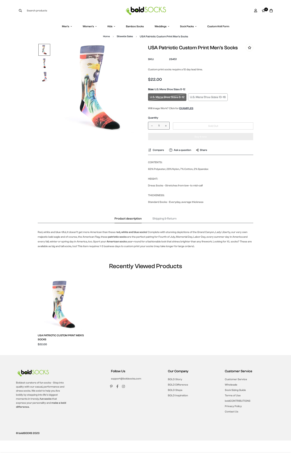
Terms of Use (233, 395)
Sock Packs (187, 26)
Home (106, 36)
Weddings (161, 26)
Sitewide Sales (125, 36)
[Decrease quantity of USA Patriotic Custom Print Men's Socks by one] (151, 126)
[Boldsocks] (145, 10)
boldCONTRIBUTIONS (237, 400)
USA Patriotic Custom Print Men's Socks (61, 337)
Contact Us (231, 411)
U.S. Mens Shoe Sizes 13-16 (208, 97)
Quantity (153, 117)
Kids (109, 26)
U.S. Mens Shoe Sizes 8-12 (167, 97)
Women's (88, 26)
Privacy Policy (233, 406)
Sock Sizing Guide (235, 390)
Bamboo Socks (135, 26)
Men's (65, 26)
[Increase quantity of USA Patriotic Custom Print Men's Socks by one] (165, 126)
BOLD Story (175, 379)
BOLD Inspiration (178, 395)
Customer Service (236, 379)
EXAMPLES (186, 108)
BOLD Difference (178, 384)
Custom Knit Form (218, 26)
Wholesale (231, 384)
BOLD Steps (175, 390)
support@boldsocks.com (126, 378)
